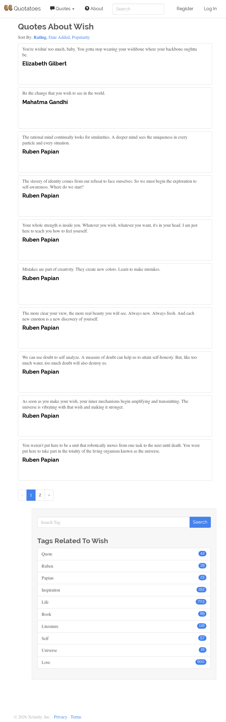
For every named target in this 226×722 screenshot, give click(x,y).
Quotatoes (26, 8)
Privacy (60, 717)
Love (123, 662)
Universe (123, 650)
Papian (123, 578)
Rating (40, 37)
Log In (210, 8)
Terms (76, 717)
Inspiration (123, 590)
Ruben (123, 566)
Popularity (81, 37)
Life (123, 602)
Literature (123, 626)
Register (185, 8)
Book (123, 614)
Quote (123, 554)
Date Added (59, 37)
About (96, 8)
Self (123, 638)
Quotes (63, 8)
